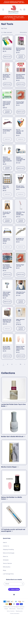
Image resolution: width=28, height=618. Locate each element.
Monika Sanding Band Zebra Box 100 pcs (20, 49)
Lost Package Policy (8, 573)
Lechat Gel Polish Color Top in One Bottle (13, 405)
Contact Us (6, 546)
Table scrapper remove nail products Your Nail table (7, 294)
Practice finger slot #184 (20, 265)
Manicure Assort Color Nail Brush (7, 48)
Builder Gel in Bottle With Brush (12, 436)
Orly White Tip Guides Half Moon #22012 (6, 76)
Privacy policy (20, 608)
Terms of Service (7, 563)
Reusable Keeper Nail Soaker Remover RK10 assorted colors (20, 76)
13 (20, 364)
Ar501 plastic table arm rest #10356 (6, 240)
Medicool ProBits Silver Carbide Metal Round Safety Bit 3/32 (7, 159)
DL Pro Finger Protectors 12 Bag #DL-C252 (6, 348)
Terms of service (10, 611)
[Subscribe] (22, 584)
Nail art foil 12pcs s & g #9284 (6, 187)
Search (5, 542)
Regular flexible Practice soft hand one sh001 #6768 (20, 348)
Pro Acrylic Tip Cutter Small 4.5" (7, 213)
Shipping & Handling (8, 549)
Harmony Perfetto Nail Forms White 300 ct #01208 (20, 158)
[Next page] (24, 364)
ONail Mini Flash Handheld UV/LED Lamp (20, 213)
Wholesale (6, 560)
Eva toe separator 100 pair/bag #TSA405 (20, 131)
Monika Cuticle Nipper (9, 467)
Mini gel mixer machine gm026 (20, 186)
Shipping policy (19, 611)
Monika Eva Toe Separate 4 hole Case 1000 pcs (7, 321)
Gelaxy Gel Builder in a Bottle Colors (11, 498)
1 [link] (3, 364)
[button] (3, 9)
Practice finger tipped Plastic (20, 102)
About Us (5, 556)
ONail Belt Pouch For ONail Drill (20, 293)
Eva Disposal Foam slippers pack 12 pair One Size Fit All (7, 266)
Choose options (20, 56)
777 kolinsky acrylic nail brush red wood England (13, 530)
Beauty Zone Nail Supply (13, 606)
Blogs (4, 570)
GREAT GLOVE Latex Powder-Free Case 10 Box (7, 103)
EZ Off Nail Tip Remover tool (20, 239)
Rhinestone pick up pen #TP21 (7, 130)
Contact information (14, 613)
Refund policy (6, 566)
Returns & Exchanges (8, 553)
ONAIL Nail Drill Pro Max (20, 320)
